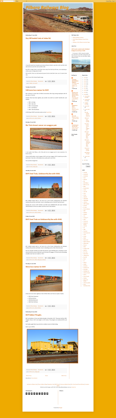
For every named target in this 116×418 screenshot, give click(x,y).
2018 (85, 94)
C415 (84, 193)
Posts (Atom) (34, 378)
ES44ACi (31, 83)
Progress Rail (86, 248)
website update (86, 282)
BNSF (84, 186)
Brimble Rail (86, 188)
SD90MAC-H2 (86, 271)
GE (33, 83)
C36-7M (85, 191)
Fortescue (85, 221)
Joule (84, 234)
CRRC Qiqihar (86, 203)
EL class (85, 207)
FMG (84, 219)
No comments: (41, 81)
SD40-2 (85, 262)
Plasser (85, 245)
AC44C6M (85, 174)
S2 (84, 260)
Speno (84, 274)
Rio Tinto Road (74, 384)
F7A (84, 216)
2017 (85, 160)
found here (48, 112)
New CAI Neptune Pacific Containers (75, 109)
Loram (84, 236)
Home (46, 375)
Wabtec (85, 278)
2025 (85, 79)
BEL (84, 181)
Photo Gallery (41, 384)
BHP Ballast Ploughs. (34, 315)
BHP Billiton (85, 183)
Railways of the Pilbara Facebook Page (81, 42)
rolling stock (35, 166)
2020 (85, 90)
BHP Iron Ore (31, 118)
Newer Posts (28, 375)
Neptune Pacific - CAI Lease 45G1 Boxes (75, 118)
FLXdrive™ (85, 217)
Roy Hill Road (81, 384)
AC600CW (85, 176)
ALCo (84, 177)
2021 (85, 88)
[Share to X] (51, 81)
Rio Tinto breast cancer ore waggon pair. (41, 125)
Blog (46, 384)
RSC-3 (84, 259)
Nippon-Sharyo (86, 241)
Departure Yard (51, 384)
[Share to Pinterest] (54, 81)
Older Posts (63, 375)
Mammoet (85, 239)
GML (84, 229)
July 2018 (87, 106)
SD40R (84, 264)
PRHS (84, 246)
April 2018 (87, 156)
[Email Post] (46, 81)
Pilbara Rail (85, 243)
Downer (85, 205)
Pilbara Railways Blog (47, 7)
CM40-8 (85, 196)
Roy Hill (35, 83)
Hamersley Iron (86, 232)
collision (85, 202)
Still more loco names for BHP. (37, 90)
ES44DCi (85, 214)
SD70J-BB (85, 269)
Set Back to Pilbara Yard (32, 384)
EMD (36, 118)
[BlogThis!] (50, 81)
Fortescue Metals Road (65, 384)
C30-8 (84, 189)
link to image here (33, 160)
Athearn (85, 179)
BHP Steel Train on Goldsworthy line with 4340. (44, 219)
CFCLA (84, 195)
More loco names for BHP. (36, 267)
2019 (85, 92)
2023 (85, 84)
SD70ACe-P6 (86, 267)
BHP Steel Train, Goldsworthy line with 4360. (43, 174)
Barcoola (74, 115)
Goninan (85, 231)
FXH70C (85, 226)
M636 (84, 238)
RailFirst (85, 250)
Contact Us (73, 387)
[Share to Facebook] (53, 81)
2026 (85, 77)
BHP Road (57, 384)
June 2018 (87, 109)
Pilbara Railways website (78, 37)
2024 (85, 81)
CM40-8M (85, 198)
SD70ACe (39, 118)
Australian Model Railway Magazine (75, 81)
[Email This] (48, 81)
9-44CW (85, 172)
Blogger (60, 407)
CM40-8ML (85, 200)
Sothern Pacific (86, 272)
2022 (85, 86)
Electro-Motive (86, 209)
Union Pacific (86, 276)
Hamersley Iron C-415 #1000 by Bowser (75, 99)
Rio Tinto (31, 166)
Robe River (85, 253)
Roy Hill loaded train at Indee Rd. (38, 38)
